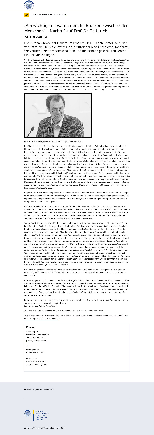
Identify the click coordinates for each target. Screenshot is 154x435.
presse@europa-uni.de (36, 340)
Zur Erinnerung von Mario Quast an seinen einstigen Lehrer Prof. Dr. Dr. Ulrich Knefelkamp (63, 310)
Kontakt (27, 389)
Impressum (38, 389)
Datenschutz (49, 389)
